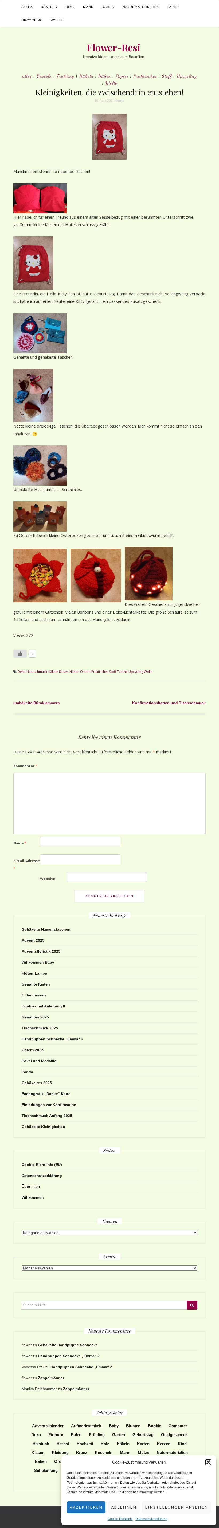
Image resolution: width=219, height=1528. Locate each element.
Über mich (31, 1186)
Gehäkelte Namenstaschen (46, 929)
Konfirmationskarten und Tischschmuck (169, 703)
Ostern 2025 (33, 1050)
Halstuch (41, 1443)
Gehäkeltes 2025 (37, 1083)
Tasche (122, 671)
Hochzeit (85, 1443)
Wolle (57, 20)
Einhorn (55, 1434)
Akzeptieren (86, 1507)
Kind (182, 1443)
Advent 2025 (33, 940)
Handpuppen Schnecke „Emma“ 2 (52, 1039)
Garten (118, 1434)
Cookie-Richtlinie (120, 1519)
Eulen (76, 1434)
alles (27, 7)
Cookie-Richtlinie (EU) (42, 1164)
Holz (70, 7)
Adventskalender (48, 1426)
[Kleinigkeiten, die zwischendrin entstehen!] (109, 136)
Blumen (133, 1426)
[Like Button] (20, 654)
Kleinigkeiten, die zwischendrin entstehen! (109, 92)
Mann (88, 7)
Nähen (108, 7)
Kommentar (25, 765)
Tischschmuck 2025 (40, 1028)
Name (19, 843)
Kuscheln (103, 1452)
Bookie (154, 1426)
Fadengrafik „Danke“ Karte (46, 1094)
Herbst (63, 1443)
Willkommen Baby (38, 962)
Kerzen (163, 1443)
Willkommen (33, 1197)
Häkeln (86, 76)
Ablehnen (123, 1507)
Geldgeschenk (174, 1434)
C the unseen (34, 995)
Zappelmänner (51, 1378)
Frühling (65, 76)
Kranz (81, 1452)
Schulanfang (46, 1470)
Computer (178, 1426)
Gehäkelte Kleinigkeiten (43, 1126)
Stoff (167, 76)
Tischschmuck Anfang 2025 (47, 1116)
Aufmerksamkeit (86, 1426)
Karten (143, 1443)
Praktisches (145, 76)
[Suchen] (192, 1305)
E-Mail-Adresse (26, 864)
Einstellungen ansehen (176, 1507)
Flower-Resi (113, 47)
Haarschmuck (36, 671)
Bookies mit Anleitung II (43, 1006)
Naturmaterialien (141, 7)
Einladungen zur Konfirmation (49, 1105)
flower (120, 101)
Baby (114, 1426)
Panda (27, 1072)
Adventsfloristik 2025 (41, 951)
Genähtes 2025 (35, 1017)
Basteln (49, 7)
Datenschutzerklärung (151, 1519)
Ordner (61, 1461)
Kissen (64, 671)
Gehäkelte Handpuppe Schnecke (68, 1345)
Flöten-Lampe (34, 973)
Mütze (143, 1452)
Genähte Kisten (36, 984)
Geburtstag (143, 1434)
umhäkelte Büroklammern (36, 703)
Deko (22, 671)
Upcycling (32, 20)
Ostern (85, 671)
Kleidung (60, 1452)
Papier (173, 7)
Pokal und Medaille (39, 1061)
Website (47, 878)
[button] (208, 1462)
